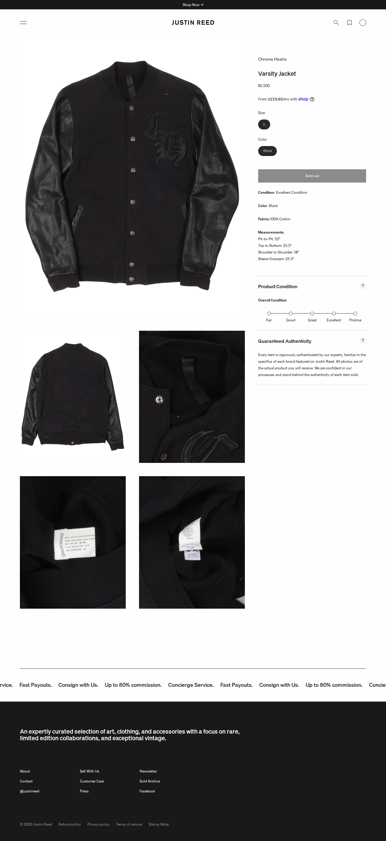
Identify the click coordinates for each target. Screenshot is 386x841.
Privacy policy (98, 824)
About (25, 771)
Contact (26, 781)
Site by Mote (159, 824)
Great (312, 320)
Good (290, 320)
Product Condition (277, 286)
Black (270, 152)
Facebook (147, 791)
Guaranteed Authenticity (284, 341)
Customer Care (92, 781)
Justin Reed (42, 824)
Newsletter (148, 771)
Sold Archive (150, 781)
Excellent (334, 320)
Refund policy (70, 824)
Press (84, 791)
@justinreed (29, 791)
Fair (269, 320)
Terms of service (129, 824)
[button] (23, 22)
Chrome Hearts (272, 59)
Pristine (355, 320)
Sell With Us (89, 771)
